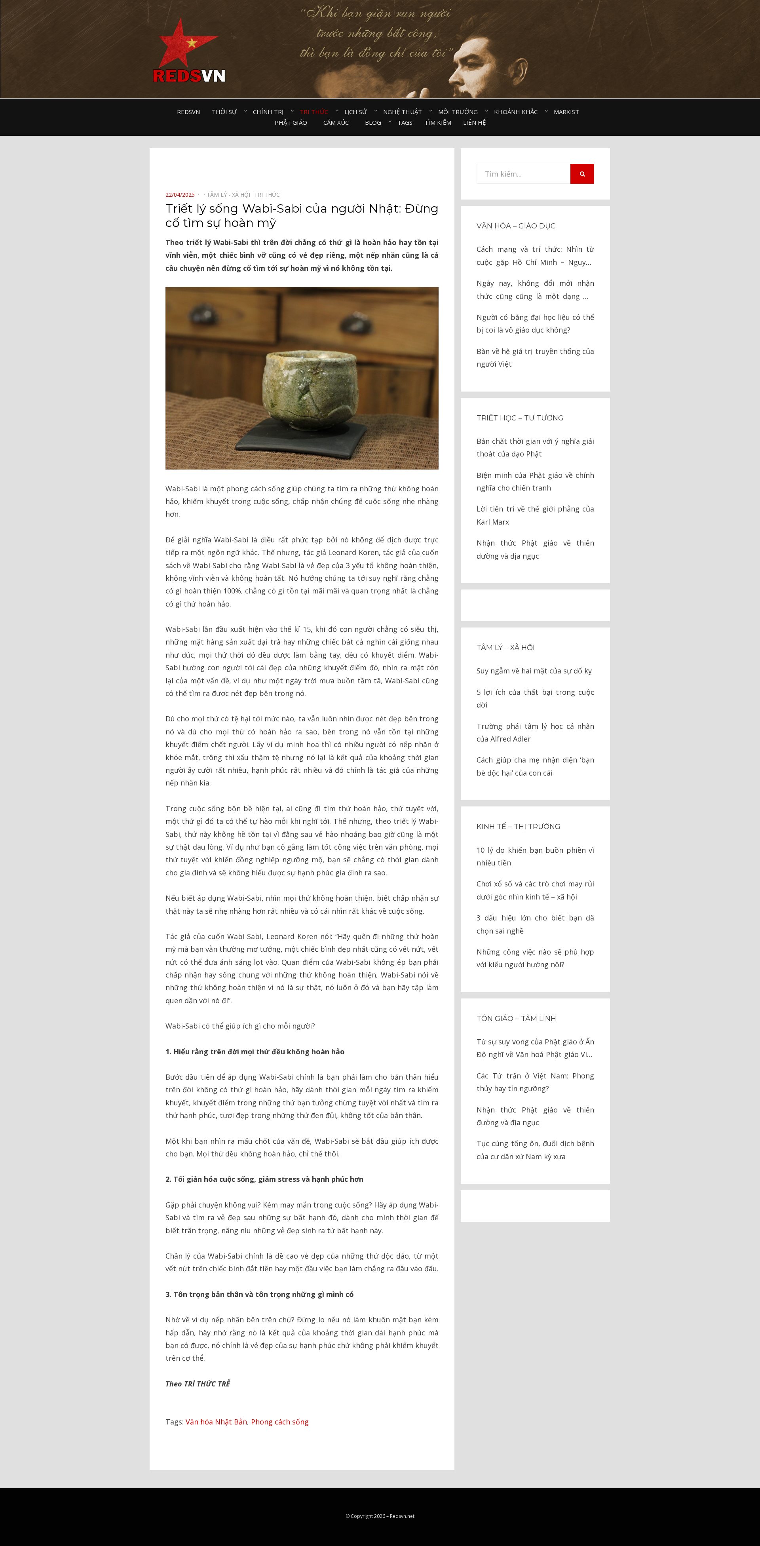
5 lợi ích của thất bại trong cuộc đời (535, 698)
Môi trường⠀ (460, 112)
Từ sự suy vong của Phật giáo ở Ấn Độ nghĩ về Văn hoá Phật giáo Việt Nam (535, 1049)
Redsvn (188, 112)
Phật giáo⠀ (293, 122)
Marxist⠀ (568, 112)
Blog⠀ (375, 122)
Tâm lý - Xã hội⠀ (230, 194)
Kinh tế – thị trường (518, 826)
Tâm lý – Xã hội (506, 647)
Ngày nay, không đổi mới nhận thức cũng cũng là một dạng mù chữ (535, 290)
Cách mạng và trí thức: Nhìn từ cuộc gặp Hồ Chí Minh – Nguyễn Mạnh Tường (535, 256)
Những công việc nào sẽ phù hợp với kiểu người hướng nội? (535, 958)
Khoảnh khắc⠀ (518, 112)
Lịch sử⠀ (357, 112)
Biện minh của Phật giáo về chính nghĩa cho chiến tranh (535, 481)
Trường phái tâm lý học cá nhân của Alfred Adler (535, 732)
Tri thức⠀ (316, 112)
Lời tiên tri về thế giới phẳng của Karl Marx (535, 515)
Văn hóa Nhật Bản (216, 1421)
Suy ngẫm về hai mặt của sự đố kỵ (534, 670)
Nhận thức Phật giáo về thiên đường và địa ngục (535, 549)
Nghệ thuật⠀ (404, 112)
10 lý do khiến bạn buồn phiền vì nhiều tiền (535, 856)
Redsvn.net (402, 1516)
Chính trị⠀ (270, 112)
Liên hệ (474, 122)
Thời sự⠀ (226, 112)
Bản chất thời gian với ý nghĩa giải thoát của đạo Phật (535, 447)
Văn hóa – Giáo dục (516, 226)
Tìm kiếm (437, 122)
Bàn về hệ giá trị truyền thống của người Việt (535, 357)
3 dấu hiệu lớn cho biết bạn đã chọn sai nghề (535, 924)
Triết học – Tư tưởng (520, 418)
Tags (404, 122)
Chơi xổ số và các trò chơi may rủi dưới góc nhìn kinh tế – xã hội (535, 890)
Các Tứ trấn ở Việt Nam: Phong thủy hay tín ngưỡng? (535, 1082)
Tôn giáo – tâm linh (516, 1018)
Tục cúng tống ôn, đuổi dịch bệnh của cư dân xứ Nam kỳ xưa (535, 1150)
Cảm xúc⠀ (338, 122)
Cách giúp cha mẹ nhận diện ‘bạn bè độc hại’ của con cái (535, 766)
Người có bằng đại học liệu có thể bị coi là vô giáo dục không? (535, 323)
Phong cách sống (280, 1421)
